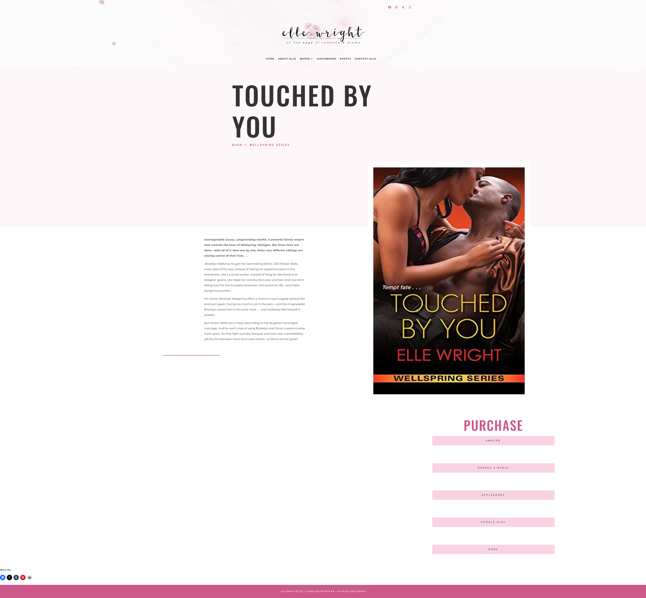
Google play (493, 522)
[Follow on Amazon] (403, 7)
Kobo (493, 549)
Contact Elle (365, 58)
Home (270, 58)
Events (345, 58)
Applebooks (493, 495)
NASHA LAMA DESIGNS (353, 591)
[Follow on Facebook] (389, 7)
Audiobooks (326, 58)
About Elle (287, 58)
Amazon (493, 440)
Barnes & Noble (493, 467)
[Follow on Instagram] (396, 7)
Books (305, 58)
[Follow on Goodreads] (409, 7)
